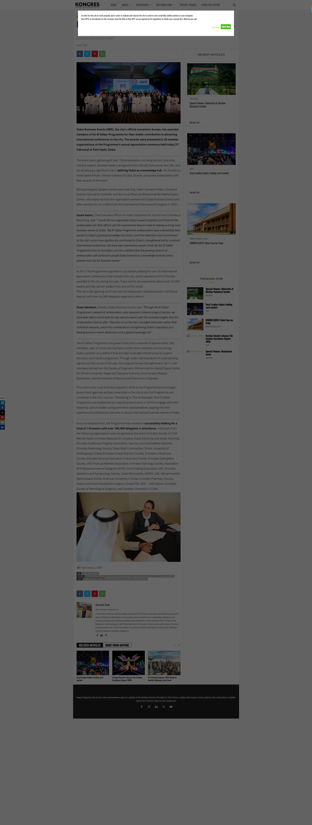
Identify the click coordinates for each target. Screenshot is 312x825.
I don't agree (215, 27)
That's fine (226, 26)
